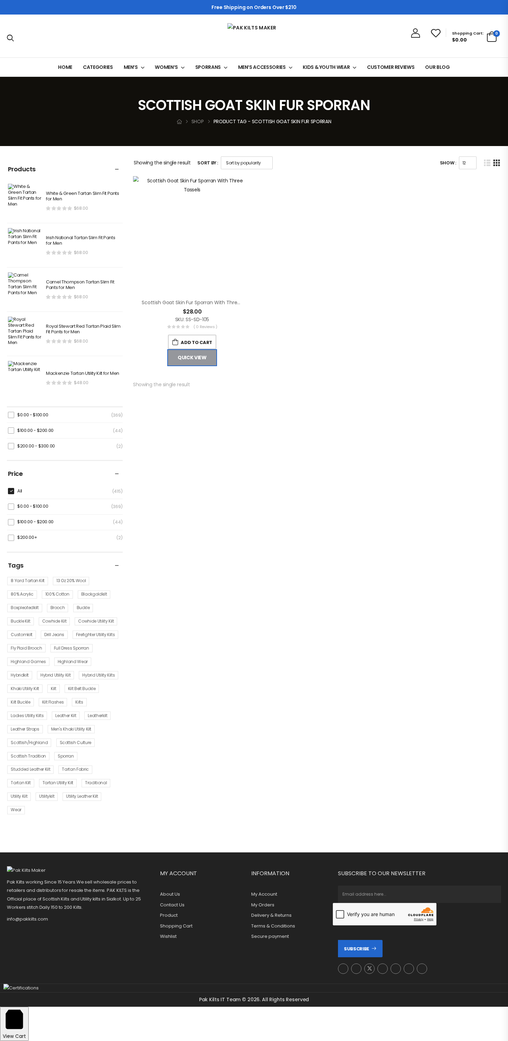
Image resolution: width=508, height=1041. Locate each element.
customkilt (21, 634)
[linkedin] (422, 968)
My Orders (262, 905)
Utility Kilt (19, 796)
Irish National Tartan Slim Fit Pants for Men (80, 241)
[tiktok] (409, 968)
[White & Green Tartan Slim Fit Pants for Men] (25, 201)
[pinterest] (382, 968)
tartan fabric (75, 769)
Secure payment (270, 936)
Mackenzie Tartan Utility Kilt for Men (82, 374)
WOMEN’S (166, 67)
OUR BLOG (437, 67)
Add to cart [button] (196, 342)
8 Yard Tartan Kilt (28, 580)
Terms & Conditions (273, 926)
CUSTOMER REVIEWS (390, 67)
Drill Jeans (54, 634)
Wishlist (168, 936)
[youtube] (396, 968)
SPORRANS (208, 67)
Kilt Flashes (53, 702)
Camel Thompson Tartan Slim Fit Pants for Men (80, 285)
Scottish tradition (28, 756)
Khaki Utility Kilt (25, 688)
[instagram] (343, 968)
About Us (170, 894)
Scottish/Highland (29, 742)
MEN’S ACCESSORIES (262, 67)
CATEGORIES (98, 67)
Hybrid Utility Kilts (98, 675)
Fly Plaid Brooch (26, 648)
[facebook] (356, 968)
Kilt (53, 688)
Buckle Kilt (20, 621)
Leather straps (25, 729)
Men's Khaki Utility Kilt (71, 729)
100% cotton (57, 594)
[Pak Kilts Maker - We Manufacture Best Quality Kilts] (254, 35)
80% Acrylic (22, 594)
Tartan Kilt (20, 783)
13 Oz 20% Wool (71, 580)
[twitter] (369, 968)
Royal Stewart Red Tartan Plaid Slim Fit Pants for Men (83, 329)
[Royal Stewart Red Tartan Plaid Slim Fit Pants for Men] (25, 334)
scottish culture (75, 742)
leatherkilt (97, 715)
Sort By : (207, 163)
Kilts (79, 702)
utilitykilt (46, 796)
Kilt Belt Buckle (81, 688)
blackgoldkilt (94, 594)
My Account (264, 894)
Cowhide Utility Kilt (96, 621)
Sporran (66, 756)
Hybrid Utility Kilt (55, 675)
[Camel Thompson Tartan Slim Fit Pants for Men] (25, 289)
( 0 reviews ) (205, 327)
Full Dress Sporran (71, 648)
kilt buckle (20, 702)
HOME (65, 67)
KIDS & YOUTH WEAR (326, 67)
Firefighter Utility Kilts (95, 634)
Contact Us (172, 905)
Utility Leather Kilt (82, 796)
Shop (197, 121)
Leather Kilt (65, 715)
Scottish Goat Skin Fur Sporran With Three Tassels (200, 302)
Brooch (57, 607)
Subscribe (356, 948)
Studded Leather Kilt (30, 769)
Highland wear (73, 661)
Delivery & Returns (271, 915)
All (19, 491)
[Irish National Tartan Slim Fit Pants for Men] (25, 245)
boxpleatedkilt (24, 607)
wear (16, 810)
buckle (83, 607)
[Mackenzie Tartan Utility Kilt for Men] (25, 378)
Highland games (28, 661)
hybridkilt (20, 675)
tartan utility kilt (58, 783)
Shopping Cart (176, 926)
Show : (448, 163)
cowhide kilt (54, 621)
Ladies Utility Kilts (27, 715)
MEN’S (131, 67)
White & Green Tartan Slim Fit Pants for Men (82, 196)
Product (169, 915)
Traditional (96, 783)
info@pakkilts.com (27, 919)
